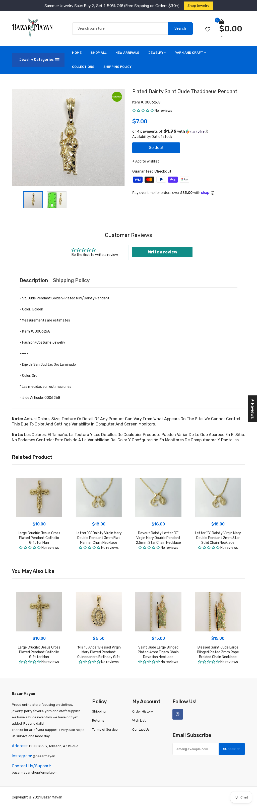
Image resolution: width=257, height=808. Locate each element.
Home (77, 53)
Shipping (99, 711)
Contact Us (141, 729)
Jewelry (155, 53)
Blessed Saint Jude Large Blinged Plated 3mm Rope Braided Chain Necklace (218, 652)
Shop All (98, 53)
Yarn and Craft (189, 53)
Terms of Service (105, 729)
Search (180, 28)
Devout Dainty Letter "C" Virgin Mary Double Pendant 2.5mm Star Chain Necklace (158, 538)
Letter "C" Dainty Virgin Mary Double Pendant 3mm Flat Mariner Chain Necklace (99, 538)
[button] (143, 111)
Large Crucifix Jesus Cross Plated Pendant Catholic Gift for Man (39, 538)
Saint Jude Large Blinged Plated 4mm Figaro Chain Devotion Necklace (158, 652)
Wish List (139, 720)
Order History (142, 711)
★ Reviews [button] (252, 409)
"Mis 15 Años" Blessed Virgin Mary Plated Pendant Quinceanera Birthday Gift (99, 652)
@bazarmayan (44, 756)
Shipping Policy (117, 67)
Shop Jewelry (198, 5)
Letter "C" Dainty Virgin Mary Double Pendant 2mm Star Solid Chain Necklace (218, 538)
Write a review (162, 252)
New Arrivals (127, 53)
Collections (83, 67)
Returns (98, 720)
